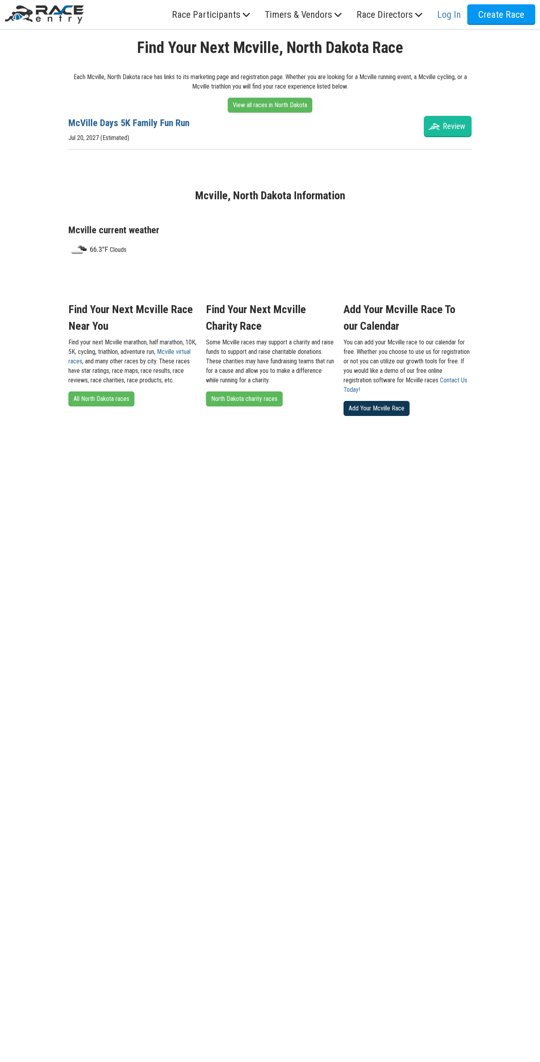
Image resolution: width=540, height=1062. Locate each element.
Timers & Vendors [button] (298, 14)
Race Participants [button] (206, 14)
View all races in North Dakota (270, 105)
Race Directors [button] (385, 14)
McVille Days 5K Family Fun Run (128, 122)
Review (454, 126)
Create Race (501, 14)
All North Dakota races (101, 399)
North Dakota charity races (244, 399)
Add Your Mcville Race (376, 408)
